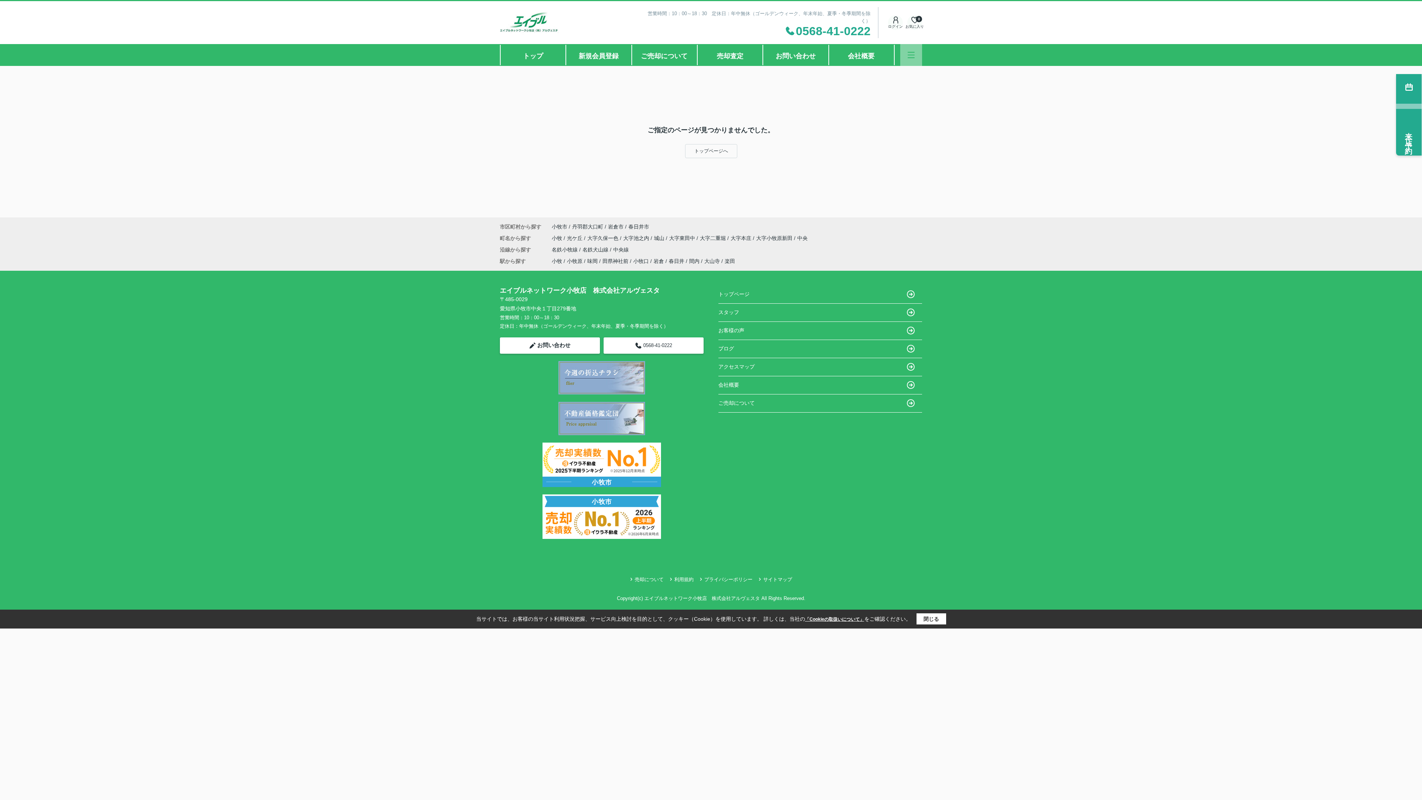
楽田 (730, 261)
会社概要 (861, 56)
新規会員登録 (599, 56)
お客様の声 (731, 330)
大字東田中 (683, 238)
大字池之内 (637, 238)
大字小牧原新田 (775, 238)
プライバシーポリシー (728, 579)
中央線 (621, 250)
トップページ (734, 294)
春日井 (676, 261)
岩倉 (659, 261)
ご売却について (664, 56)
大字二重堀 (713, 238)
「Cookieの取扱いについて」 (834, 619)
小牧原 (575, 261)
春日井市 (638, 227)
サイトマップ (777, 579)
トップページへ (711, 151)
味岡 (592, 261)
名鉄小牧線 (565, 250)
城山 (660, 238)
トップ (533, 56)
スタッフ (728, 312)
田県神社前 (615, 261)
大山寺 (712, 261)
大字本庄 (742, 238)
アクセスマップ (736, 367)
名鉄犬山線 (596, 250)
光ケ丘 (575, 238)
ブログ (726, 348)
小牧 (558, 238)
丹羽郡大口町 (587, 227)
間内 (694, 261)
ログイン (895, 26)
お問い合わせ (796, 56)
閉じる (931, 619)
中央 (802, 238)
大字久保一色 (603, 238)
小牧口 (641, 261)
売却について (649, 579)
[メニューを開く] (911, 55)
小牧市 (559, 227)
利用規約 (684, 579)
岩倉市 (616, 227)
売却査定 (730, 56)
